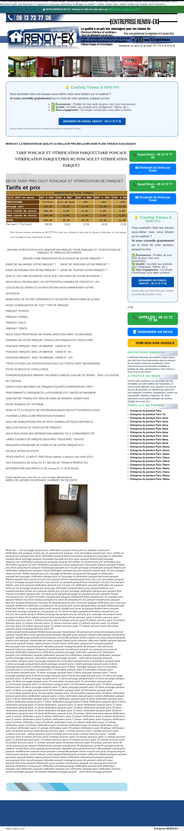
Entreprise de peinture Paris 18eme (149, 475)
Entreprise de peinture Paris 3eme (149, 421)
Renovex (34, 53)
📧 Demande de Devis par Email (152, 169)
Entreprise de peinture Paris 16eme (149, 468)
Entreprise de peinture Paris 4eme (149, 425)
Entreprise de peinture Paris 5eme (149, 428)
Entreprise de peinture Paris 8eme (149, 439)
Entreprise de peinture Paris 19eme (149, 479)
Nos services (58, 53)
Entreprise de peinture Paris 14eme (149, 461)
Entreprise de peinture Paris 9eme (149, 443)
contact (145, 53)
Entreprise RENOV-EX (166, 828)
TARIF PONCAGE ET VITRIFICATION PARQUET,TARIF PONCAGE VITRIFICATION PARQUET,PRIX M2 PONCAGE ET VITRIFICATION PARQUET (71, 159)
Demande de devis (119, 53)
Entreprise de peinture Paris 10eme (149, 446)
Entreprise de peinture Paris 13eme (149, 457)
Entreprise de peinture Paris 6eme (149, 432)
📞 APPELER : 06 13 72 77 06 (152, 318)
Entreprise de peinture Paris (146, 410)
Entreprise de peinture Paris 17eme (149, 472)
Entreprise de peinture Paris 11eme (149, 450)
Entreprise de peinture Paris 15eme (149, 464)
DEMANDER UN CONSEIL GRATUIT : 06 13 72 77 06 (153, 282)
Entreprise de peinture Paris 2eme (149, 418)
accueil (15, 53)
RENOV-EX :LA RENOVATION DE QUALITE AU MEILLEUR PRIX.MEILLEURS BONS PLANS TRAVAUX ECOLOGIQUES (71, 144)
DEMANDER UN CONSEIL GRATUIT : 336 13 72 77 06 (92, 121)
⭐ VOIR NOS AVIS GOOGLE (153, 343)
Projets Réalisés (87, 53)
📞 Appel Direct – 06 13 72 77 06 (152, 156)
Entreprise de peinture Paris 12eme (149, 454)
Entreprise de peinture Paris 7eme (149, 436)
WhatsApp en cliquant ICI (123, 9)
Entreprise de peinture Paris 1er (148, 414)
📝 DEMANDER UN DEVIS (153, 332)
